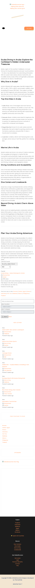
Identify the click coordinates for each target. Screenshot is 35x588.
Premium (15, 562)
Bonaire (15, 291)
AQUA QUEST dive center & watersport (13, 330)
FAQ (17, 565)
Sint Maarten (7, 370)
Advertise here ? (17, 584)
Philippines (26, 293)
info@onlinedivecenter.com (18, 18)
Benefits (20, 562)
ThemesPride (18, 580)
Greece (29, 291)
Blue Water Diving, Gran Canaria (11, 390)
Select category (5, 309)
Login (17, 560)
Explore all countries (18, 536)
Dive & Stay (7, 343)
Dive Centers (17, 544)
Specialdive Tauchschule (9, 401)
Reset (10, 316)
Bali (5, 357)
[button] (3, 28)
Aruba (4, 277)
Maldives (15, 293)
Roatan (6, 345)
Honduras (17, 532)
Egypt (17, 528)
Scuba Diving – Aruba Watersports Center (13, 273)
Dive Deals (17, 546)
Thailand (3, 295)
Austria (6, 405)
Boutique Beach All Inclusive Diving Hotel (13, 378)
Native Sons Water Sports (9, 341)
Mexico (20, 293)
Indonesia (3, 293)
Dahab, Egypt (22, 291)
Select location (5, 304)
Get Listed (29, 28)
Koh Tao (9, 293)
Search (5, 316)
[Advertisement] (17, 491)
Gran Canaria (8, 394)
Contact (17, 564)
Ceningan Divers (7, 353)
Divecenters (6, 275)
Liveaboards (17, 550)
